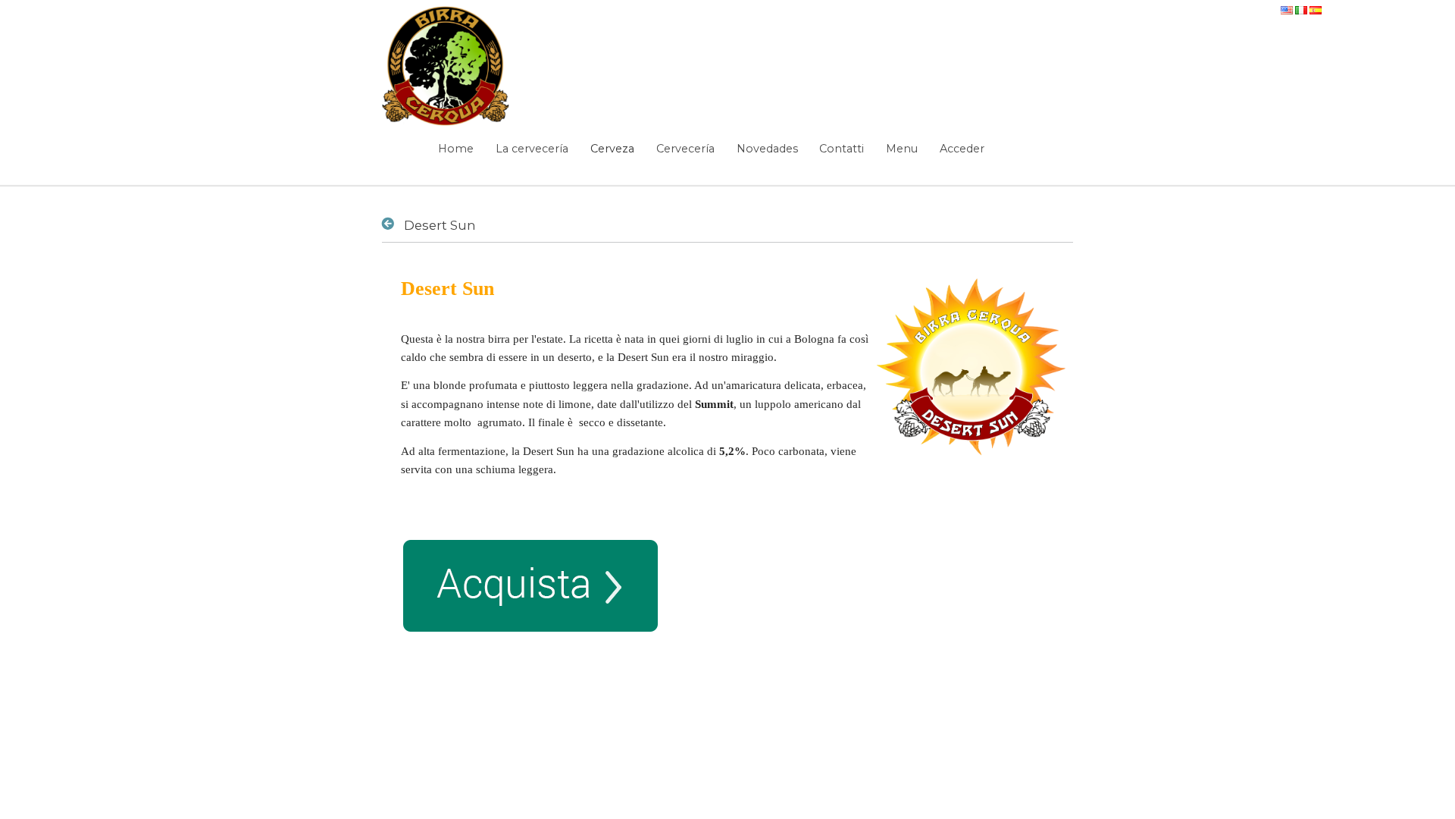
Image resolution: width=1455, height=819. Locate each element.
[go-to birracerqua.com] (446, 66)
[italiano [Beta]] (1302, 7)
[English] (1288, 7)
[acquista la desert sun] (530, 625)
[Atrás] (391, 223)
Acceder (962, 148)
